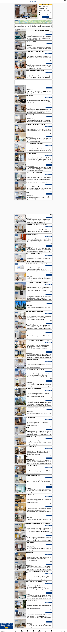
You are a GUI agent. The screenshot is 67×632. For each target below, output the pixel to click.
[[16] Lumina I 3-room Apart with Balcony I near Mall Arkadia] (20, 186)
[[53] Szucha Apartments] (20, 556)
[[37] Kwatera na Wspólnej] (20, 402)
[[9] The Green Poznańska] (20, 118)
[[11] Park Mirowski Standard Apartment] (20, 137)
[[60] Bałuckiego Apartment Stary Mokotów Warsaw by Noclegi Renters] (20, 623)
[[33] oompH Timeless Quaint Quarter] (20, 363)
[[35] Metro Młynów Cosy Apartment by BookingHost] (20, 382)
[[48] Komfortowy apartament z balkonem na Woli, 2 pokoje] (20, 508)
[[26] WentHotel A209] (20, 296)
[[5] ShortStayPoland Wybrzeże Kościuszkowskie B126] (20, 74)
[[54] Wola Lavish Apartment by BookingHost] (20, 565)
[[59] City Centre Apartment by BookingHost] (20, 614)
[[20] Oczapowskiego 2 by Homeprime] (20, 238)
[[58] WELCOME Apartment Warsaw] (20, 604)
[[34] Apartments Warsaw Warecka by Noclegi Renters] (20, 373)
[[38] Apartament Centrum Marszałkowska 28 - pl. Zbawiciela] (20, 411)
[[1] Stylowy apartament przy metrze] (20, 36)
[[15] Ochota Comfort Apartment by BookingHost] (20, 176)
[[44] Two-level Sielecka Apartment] (20, 469)
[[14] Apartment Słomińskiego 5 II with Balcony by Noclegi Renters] (20, 166)
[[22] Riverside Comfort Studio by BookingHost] (20, 257)
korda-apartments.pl (33, 1)
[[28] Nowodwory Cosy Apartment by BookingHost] (20, 315)
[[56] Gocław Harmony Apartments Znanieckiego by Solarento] (20, 585)
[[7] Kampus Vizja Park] (20, 99)
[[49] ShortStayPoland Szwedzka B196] (20, 517)
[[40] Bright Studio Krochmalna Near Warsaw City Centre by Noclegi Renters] (20, 431)
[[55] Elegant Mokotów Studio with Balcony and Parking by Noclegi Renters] (20, 575)
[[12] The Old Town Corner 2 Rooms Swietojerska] (20, 147)
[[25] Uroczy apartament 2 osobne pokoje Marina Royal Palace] (20, 286)
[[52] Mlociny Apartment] (20, 546)
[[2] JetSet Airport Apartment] (20, 45)
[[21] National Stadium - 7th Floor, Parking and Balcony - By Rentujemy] (20, 247)
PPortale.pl (4, 631)
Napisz (66, 631)
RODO (4, 626)
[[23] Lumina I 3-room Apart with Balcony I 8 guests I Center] (20, 267)
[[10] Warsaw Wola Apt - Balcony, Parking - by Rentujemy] (20, 128)
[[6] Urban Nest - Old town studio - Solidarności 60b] (20, 89)
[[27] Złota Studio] (20, 305)
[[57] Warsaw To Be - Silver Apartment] (20, 594)
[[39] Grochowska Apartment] (20, 421)
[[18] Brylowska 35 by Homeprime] (20, 218)
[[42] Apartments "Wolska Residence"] (20, 450)
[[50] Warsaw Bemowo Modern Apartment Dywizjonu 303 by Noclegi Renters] (20, 527)
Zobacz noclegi (48, 34)
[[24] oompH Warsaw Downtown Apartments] (20, 276)
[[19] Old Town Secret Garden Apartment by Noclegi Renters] (20, 228)
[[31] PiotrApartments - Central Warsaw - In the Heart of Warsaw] (20, 344)
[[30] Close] (20, 334)
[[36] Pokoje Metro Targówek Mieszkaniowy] (20, 392)
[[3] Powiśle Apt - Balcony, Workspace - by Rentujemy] (20, 55)
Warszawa (16, 42)
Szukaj (45, 16)
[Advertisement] (33, 207)
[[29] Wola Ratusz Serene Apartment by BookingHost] (20, 324)
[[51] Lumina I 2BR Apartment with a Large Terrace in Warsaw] (20, 537)
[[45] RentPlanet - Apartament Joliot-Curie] (20, 479)
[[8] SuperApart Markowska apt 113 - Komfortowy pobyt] (20, 109)
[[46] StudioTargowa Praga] (20, 488)
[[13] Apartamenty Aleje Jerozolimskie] (20, 157)
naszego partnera (42, 261)
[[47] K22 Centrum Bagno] (20, 498)
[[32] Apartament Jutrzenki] (20, 353)
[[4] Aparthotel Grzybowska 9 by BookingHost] (20, 64)
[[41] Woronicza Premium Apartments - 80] (20, 440)
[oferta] (17, 49)
